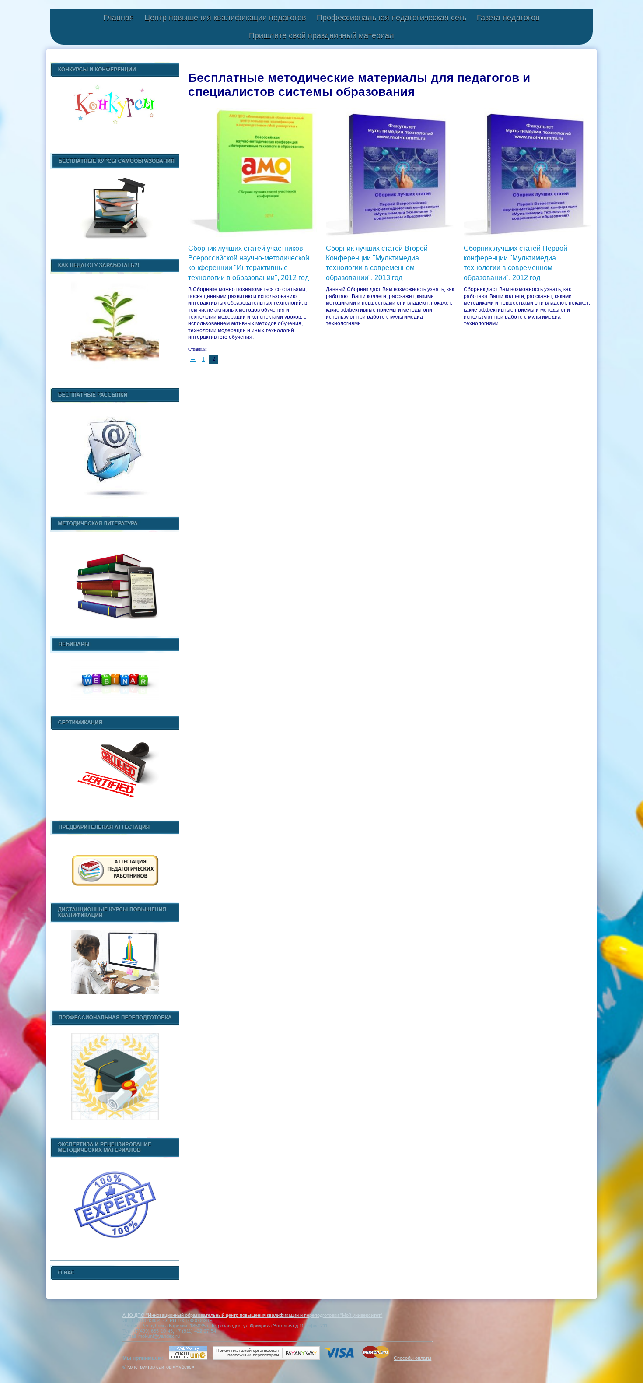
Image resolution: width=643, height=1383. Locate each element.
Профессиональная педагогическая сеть (391, 17)
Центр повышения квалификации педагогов (225, 17)
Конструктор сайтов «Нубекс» (160, 1366)
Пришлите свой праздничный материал (321, 35)
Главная (118, 17)
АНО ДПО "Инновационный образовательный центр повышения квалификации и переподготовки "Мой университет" (252, 1315)
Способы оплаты (412, 1358)
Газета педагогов (508, 17)
